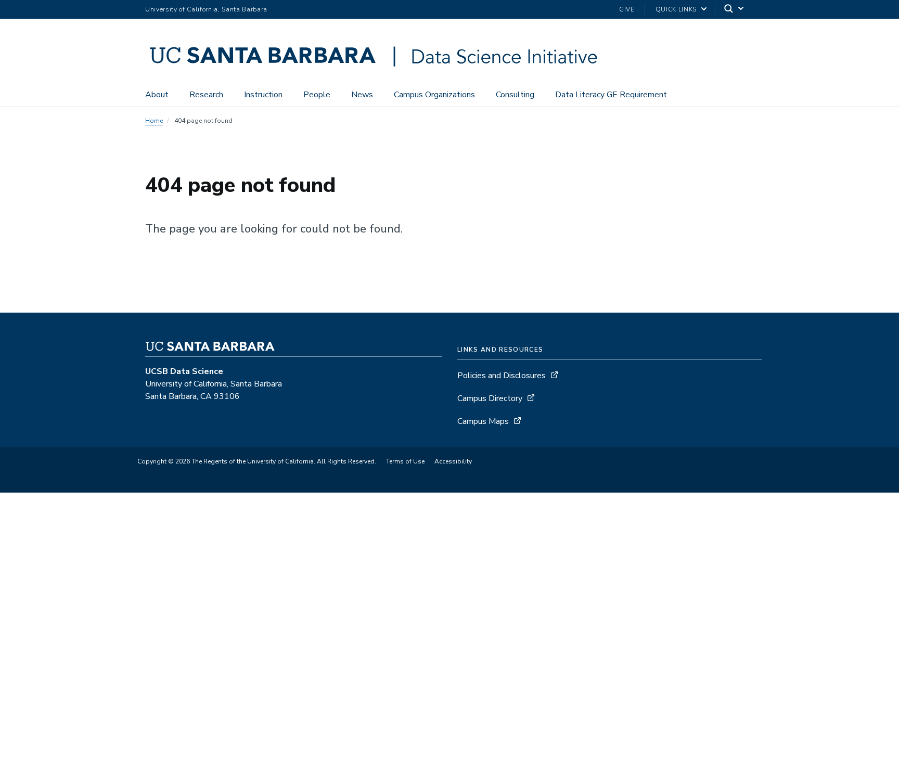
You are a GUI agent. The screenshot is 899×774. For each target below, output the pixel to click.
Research (206, 94)
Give (627, 9)
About (157, 94)
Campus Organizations (434, 94)
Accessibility (453, 461)
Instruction (263, 94)
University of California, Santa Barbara (206, 9)
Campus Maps (483, 421)
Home (154, 121)
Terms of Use (405, 461)
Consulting (515, 94)
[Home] (377, 68)
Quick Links (676, 9)
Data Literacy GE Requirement (611, 94)
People (316, 94)
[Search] (734, 10)
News (362, 94)
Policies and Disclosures (501, 375)
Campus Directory (489, 398)
